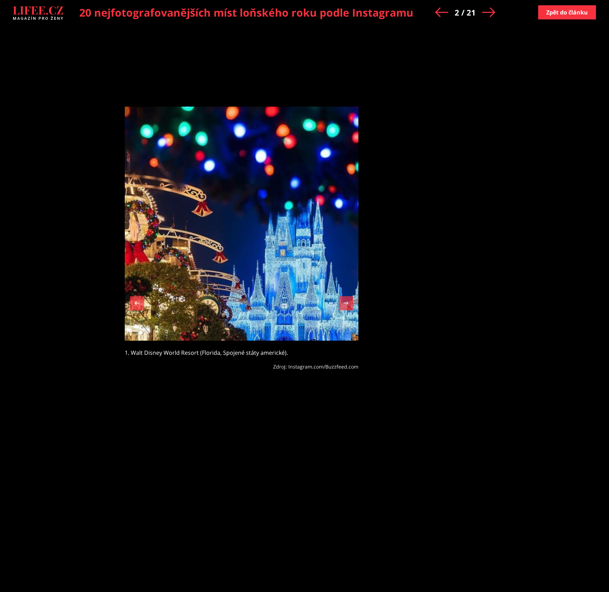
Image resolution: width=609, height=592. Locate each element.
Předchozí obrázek (137, 304)
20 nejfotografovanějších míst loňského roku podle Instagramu (246, 12)
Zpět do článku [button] (567, 12)
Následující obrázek (346, 302)
